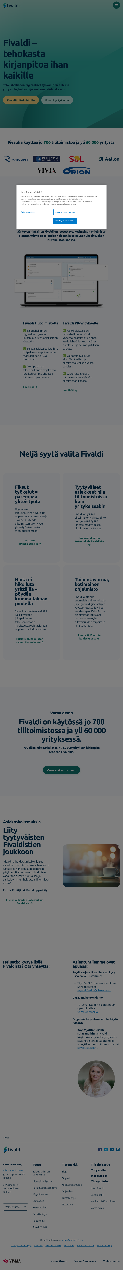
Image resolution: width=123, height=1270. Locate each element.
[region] (61, 207)
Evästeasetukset (28, 212)
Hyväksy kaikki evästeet (65, 221)
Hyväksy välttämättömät (65, 212)
